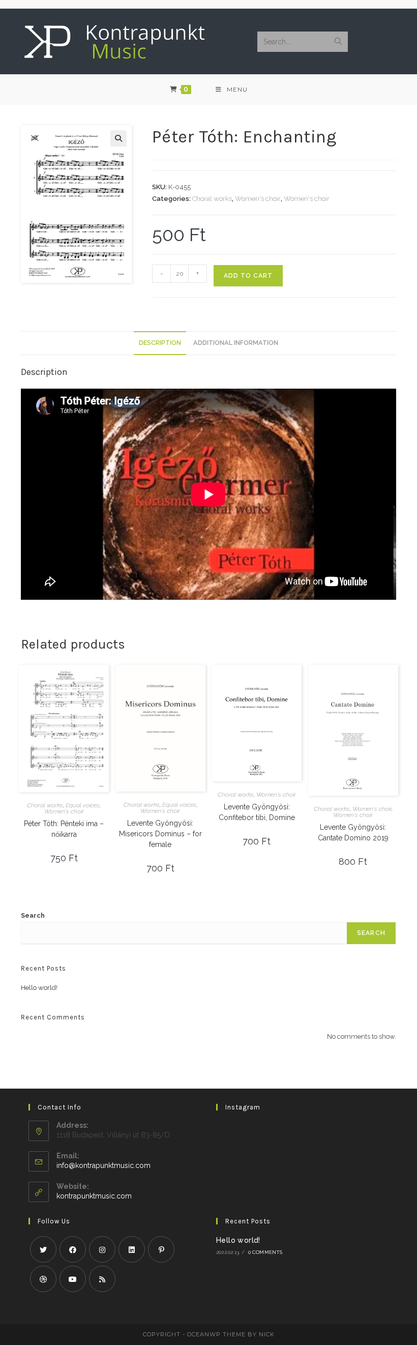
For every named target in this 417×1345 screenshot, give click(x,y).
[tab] (160, 343)
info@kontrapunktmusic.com (103, 1165)
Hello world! (39, 987)
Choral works (212, 198)
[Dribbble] (43, 1279)
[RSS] (102, 1279)
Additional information (235, 342)
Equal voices (83, 805)
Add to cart (248, 275)
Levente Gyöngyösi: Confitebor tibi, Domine (257, 812)
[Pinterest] (161, 1249)
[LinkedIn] (131, 1249)
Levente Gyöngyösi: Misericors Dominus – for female (160, 834)
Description (160, 342)
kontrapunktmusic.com (94, 1196)
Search (33, 915)
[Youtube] (72, 1279)
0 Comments (265, 1252)
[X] (43, 1249)
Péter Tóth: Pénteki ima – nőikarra (64, 829)
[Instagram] (102, 1249)
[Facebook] (72, 1249)
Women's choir (258, 198)
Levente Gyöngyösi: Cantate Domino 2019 (353, 832)
